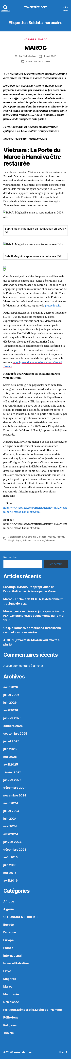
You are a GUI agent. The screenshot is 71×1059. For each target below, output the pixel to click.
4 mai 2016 (49, 56)
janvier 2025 (12, 780)
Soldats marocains (33, 540)
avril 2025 (10, 764)
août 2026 (10, 687)
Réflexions (10, 1017)
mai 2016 (10, 872)
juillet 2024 (11, 811)
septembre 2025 (15, 733)
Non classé (11, 1002)
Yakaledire (29, 56)
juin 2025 (10, 749)
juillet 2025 (11, 741)
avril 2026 (10, 710)
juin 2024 (10, 818)
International (12, 955)
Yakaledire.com (35, 7)
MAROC (35, 47)
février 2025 (12, 772)
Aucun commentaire (38, 61)
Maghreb (29, 39)
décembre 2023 (14, 849)
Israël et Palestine (16, 963)
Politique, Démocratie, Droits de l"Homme (32, 1009)
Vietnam (50, 540)
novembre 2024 (14, 795)
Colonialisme (15, 536)
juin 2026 (10, 702)
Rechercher (10, 557)
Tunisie (8, 1033)
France (8, 948)
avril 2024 (10, 834)
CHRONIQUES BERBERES (20, 917)
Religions (10, 1025)
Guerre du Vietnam (35, 536)
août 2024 (10, 803)
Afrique (8, 901)
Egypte (8, 924)
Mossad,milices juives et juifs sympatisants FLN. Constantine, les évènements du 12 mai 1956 (33, 615)
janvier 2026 (12, 718)
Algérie (8, 909)
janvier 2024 (12, 842)
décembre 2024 (14, 787)
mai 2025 (10, 756)
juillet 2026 (11, 695)
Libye (7, 971)
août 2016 (10, 857)
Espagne (9, 932)
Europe (8, 940)
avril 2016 (10, 880)
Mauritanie (11, 994)
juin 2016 (9, 865)
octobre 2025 (13, 726)
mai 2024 (10, 826)
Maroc (43, 39)
